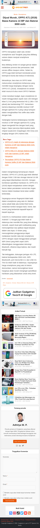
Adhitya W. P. (32, 27)
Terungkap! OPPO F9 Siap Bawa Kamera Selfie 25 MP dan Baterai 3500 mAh (20, 162)
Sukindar (27, 374)
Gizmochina (9, 278)
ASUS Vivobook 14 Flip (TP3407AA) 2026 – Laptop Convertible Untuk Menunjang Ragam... (25, 335)
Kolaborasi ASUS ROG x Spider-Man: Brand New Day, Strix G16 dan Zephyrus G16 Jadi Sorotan (25, 326)
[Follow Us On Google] (20, 293)
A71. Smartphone (7, 282)
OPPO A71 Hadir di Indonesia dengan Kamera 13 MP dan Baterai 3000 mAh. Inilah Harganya (20, 145)
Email (5, 484)
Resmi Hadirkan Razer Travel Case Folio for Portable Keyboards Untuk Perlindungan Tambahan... (25, 380)
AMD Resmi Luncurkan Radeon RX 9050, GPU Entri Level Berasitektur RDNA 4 (25, 317)
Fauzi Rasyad (29, 321)
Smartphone (22, 14)
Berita (15, 14)
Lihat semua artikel (20, 441)
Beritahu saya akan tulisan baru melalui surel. (19, 498)
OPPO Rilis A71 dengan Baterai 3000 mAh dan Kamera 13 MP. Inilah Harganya (19, 153)
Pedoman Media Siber (7, 521)
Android (14, 282)
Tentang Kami (5, 519)
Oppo (4, 285)
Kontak (12, 519)
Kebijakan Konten (30, 519)
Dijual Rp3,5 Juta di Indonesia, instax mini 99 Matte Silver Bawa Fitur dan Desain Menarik (24, 362)
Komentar (6, 457)
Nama (5, 476)
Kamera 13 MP (30, 282)
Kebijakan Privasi (19, 519)
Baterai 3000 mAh (22, 282)
